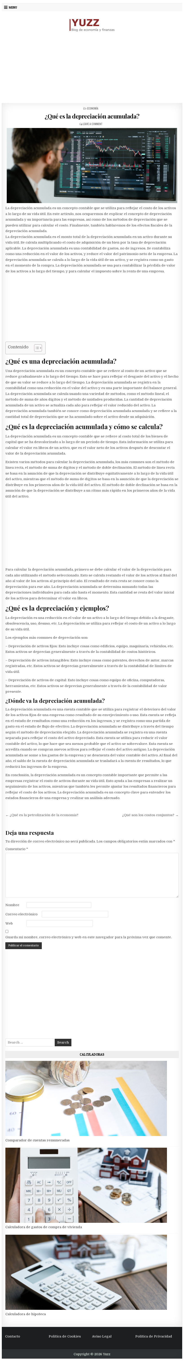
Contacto (12, 1336)
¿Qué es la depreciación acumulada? (92, 116)
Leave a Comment (93, 124)
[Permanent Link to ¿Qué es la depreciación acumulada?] (92, 165)
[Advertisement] (92, 67)
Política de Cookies (65, 1336)
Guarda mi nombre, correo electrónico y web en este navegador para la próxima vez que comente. (88, 937)
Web (9, 923)
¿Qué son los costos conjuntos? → (150, 815)
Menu (13, 7)
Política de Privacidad (153, 1336)
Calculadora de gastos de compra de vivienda (43, 1227)
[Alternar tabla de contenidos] (36, 348)
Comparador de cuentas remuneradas (37, 1140)
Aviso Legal (102, 1336)
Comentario (16, 849)
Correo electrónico (21, 914)
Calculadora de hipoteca (25, 1314)
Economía (92, 108)
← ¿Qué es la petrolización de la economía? (41, 815)
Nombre (12, 905)
